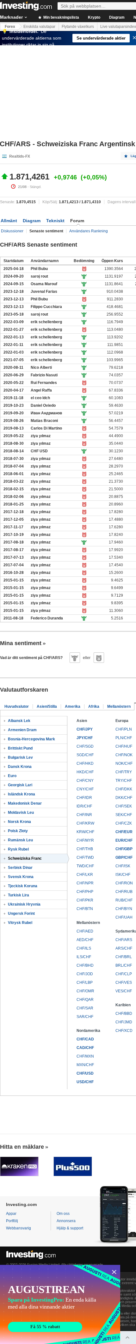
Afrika (93, 706)
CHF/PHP (85, 891)
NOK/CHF (124, 763)
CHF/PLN (123, 729)
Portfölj (12, 1221)
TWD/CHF (85, 866)
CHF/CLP (123, 974)
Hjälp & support (70, 1228)
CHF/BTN (85, 909)
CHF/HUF (123, 746)
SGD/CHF (85, 755)
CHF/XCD (124, 1030)
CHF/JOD (85, 974)
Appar (11, 1213)
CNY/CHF (85, 789)
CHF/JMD (123, 1022)
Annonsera (66, 1221)
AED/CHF (85, 940)
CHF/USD (85, 1073)
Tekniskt (55, 220)
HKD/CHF (85, 772)
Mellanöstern (119, 706)
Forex (10, 26)
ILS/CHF (84, 957)
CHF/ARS (123, 940)
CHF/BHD (85, 965)
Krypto (94, 17)
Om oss (63, 1213)
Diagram (117, 17)
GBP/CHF (124, 857)
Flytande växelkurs (78, 26)
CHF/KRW (85, 823)
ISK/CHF (122, 874)
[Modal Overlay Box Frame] (60, 1304)
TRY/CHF (123, 780)
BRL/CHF (123, 965)
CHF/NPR (85, 883)
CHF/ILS (84, 948)
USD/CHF (85, 1082)
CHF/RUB (124, 891)
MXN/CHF (85, 1065)
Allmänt (9, 220)
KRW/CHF (85, 832)
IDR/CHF (84, 806)
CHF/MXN (85, 1056)
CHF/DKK (123, 789)
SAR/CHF (85, 1016)
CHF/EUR (124, 832)
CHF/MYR (85, 840)
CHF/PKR (85, 900)
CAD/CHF (85, 1048)
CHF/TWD (85, 857)
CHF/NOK (124, 755)
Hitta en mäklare (22, 1147)
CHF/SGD (85, 746)
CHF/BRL (123, 957)
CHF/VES (123, 982)
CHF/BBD (123, 1013)
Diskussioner (12, 231)
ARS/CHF (123, 948)
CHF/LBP (85, 982)
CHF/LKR (85, 874)
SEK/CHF (123, 815)
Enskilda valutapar (39, 26)
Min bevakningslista (60, 17)
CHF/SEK (123, 806)
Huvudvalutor (16, 706)
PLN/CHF (123, 738)
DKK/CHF (123, 797)
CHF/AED (85, 931)
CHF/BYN (123, 909)
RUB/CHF (124, 900)
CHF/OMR (85, 991)
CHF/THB (85, 849)
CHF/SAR (85, 1008)
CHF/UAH (124, 917)
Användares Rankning (88, 231)
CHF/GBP (124, 849)
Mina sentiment (20, 643)
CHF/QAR (85, 999)
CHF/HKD (85, 763)
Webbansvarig (18, 1228)
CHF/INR (84, 815)
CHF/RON (124, 883)
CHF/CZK (123, 823)
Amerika (72, 706)
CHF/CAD (85, 1039)
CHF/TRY (123, 772)
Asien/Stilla (47, 706)
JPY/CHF (85, 738)
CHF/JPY (85, 729)
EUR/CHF (124, 840)
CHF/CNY (85, 780)
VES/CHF (123, 991)
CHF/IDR (84, 797)
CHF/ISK (122, 866)
